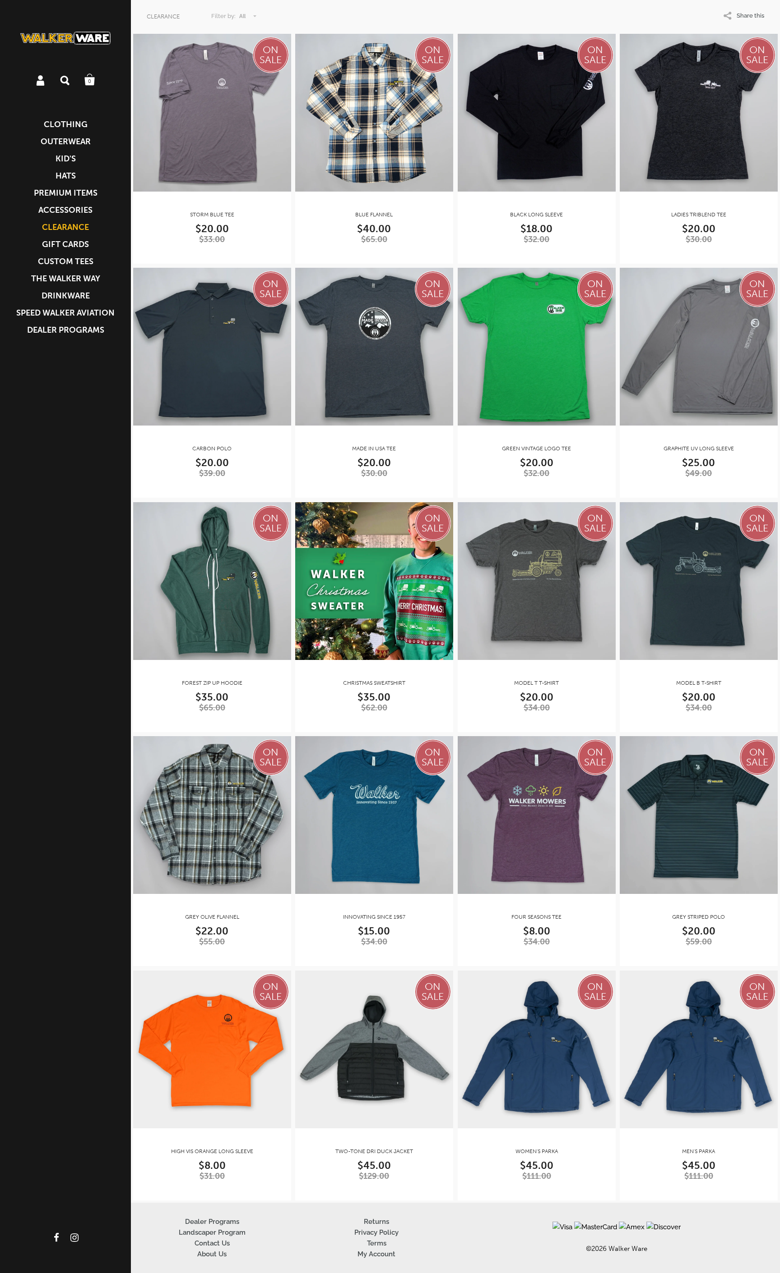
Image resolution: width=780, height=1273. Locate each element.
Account (41, 80)
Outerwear (66, 142)
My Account (376, 1254)
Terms (376, 1243)
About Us (212, 1254)
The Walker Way (65, 279)
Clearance (65, 227)
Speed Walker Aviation (65, 313)
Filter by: (223, 16)
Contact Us (212, 1243)
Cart (90, 80)
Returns (376, 1222)
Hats (66, 176)
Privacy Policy (376, 1232)
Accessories (65, 210)
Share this (750, 15)
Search (65, 80)
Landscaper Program (212, 1232)
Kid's (66, 159)
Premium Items (66, 193)
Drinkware (66, 296)
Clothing (66, 124)
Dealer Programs (65, 330)
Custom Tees (65, 261)
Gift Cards (65, 244)
